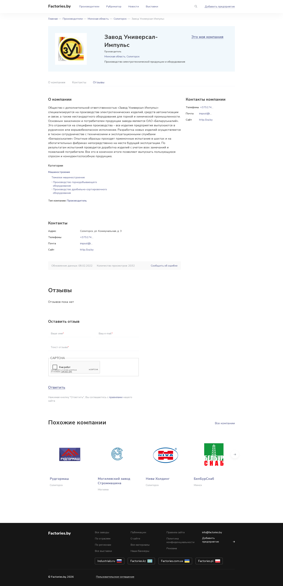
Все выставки (103, 551)
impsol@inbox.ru (89, 243)
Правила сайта (175, 532)
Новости (133, 6)
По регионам (103, 545)
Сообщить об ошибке (164, 266)
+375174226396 (90, 237)
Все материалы (140, 545)
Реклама (171, 548)
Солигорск (120, 19)
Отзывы (98, 82)
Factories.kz (138, 561)
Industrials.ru (106, 561)
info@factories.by (212, 532)
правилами (116, 397)
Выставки (152, 6)
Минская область (98, 19)
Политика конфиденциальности (180, 540)
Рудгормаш (59, 479)
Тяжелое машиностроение (68, 177)
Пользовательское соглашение (115, 577)
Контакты (79, 82)
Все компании (225, 423)
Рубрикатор (113, 6)
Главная (53, 19)
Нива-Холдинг (158, 479)
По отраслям (102, 538)
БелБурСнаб (204, 479)
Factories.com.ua (172, 561)
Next (235, 454)
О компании (56, 82)
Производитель (77, 200)
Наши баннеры (140, 551)
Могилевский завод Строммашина (114, 481)
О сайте (135, 538)
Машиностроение (59, 172)
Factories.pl (206, 561)
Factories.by (59, 6)
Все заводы (102, 532)
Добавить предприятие (220, 6)
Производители (89, 6)
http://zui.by (87, 249)
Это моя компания (207, 36)
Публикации (138, 532)
